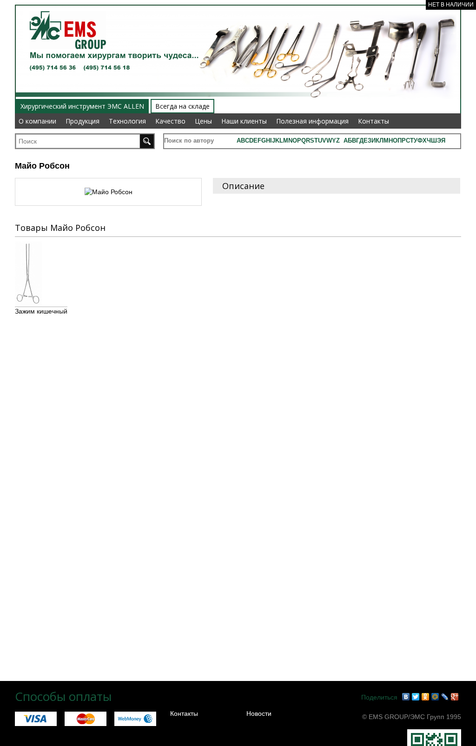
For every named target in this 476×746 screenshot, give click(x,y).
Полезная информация (312, 121)
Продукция (82, 121)
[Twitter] (416, 697)
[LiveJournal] (445, 697)
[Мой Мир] (435, 697)
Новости (258, 713)
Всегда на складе (182, 106)
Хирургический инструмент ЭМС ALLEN (82, 106)
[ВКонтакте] (406, 697)
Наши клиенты (244, 121)
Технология (127, 121)
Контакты (373, 121)
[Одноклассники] (425, 697)
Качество (170, 121)
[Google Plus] (455, 697)
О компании (37, 121)
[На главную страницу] (64, 5)
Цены (203, 121)
